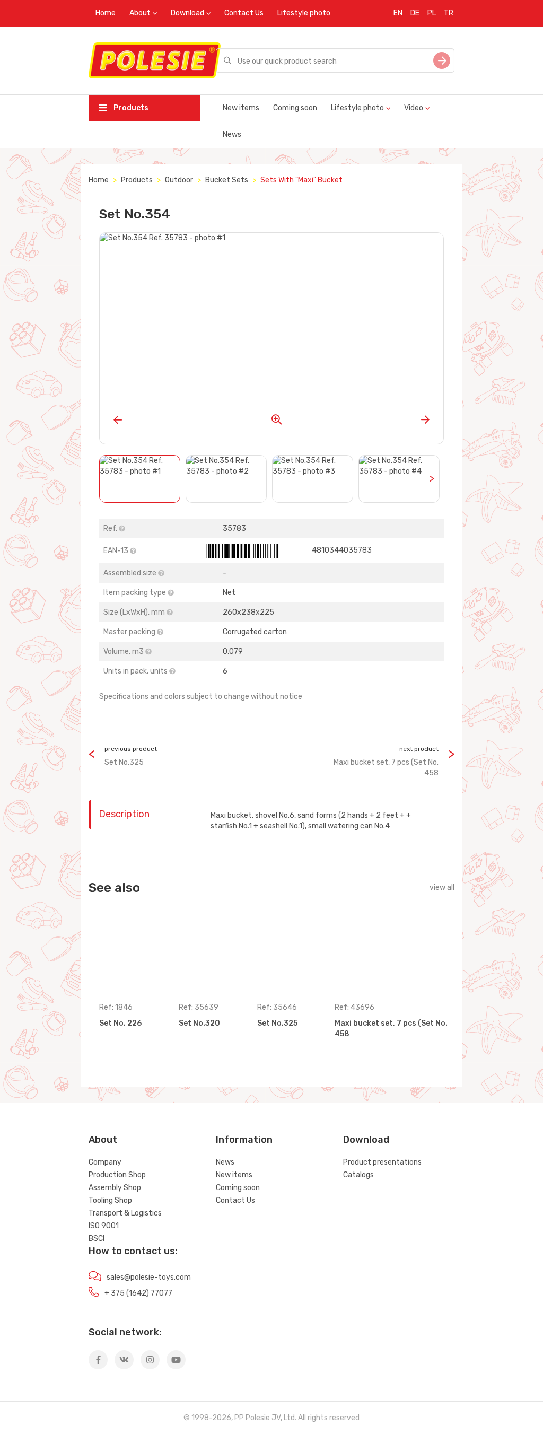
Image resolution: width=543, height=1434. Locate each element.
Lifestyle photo (303, 13)
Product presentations (382, 1162)
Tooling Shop (110, 1200)
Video (413, 107)
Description (124, 814)
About (140, 13)
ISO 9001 (104, 1225)
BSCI (96, 1238)
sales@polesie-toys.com (149, 1277)
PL (431, 13)
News (232, 134)
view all (442, 887)
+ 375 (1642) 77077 (138, 1293)
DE (414, 13)
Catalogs (358, 1174)
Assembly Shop (115, 1187)
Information (244, 1140)
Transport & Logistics (125, 1213)
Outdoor (179, 180)
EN (397, 13)
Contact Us (244, 13)
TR (448, 13)
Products (130, 107)
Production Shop (117, 1174)
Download (187, 13)
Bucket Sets (226, 180)
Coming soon (295, 107)
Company (105, 1162)
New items (241, 107)
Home (105, 13)
